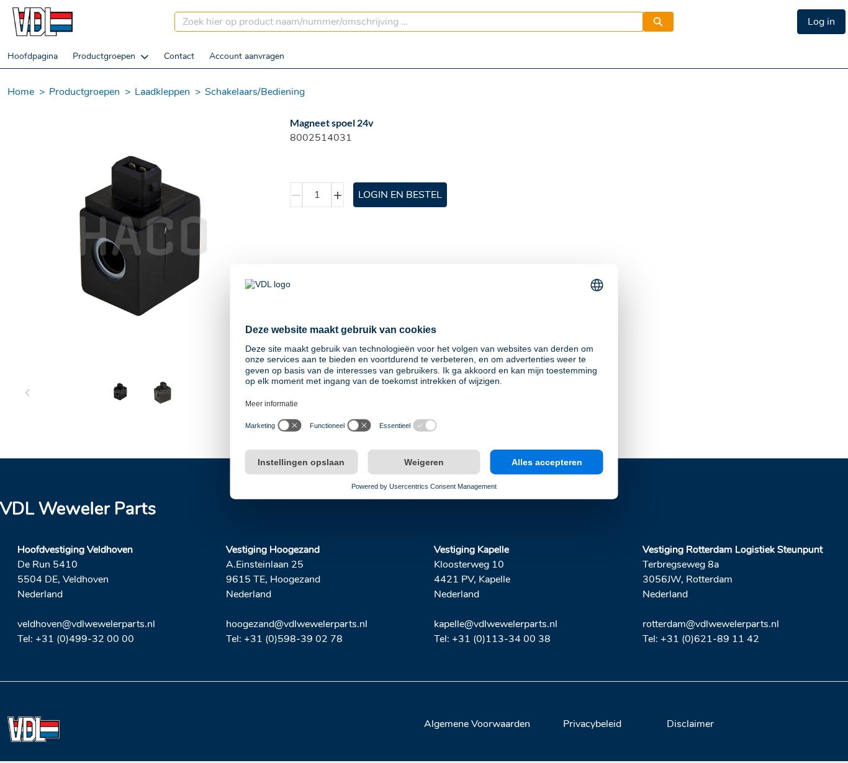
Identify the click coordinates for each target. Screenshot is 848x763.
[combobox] (404, 21)
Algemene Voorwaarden (477, 724)
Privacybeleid (592, 724)
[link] (32, 56)
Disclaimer (690, 724)
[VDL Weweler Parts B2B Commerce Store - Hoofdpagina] (42, 22)
